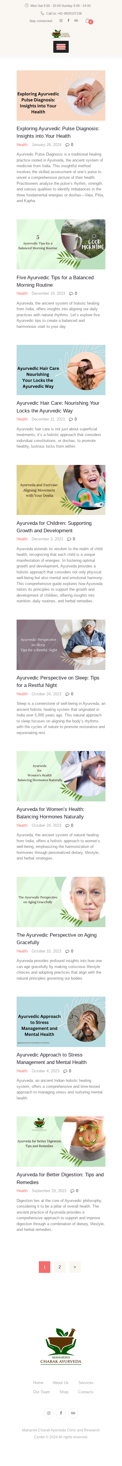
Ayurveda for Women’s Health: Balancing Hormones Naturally (50, 813)
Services (86, 1382)
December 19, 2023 (48, 293)
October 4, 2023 (45, 1071)
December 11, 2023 (48, 419)
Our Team (41, 1392)
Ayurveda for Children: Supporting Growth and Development (54, 526)
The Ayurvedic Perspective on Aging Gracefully (57, 938)
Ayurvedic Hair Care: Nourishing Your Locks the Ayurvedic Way (58, 406)
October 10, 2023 (46, 951)
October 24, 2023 (46, 694)
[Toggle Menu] (61, 47)
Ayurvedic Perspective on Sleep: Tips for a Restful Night (58, 681)
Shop (64, 1392)
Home (38, 1382)
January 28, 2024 (46, 144)
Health (22, 144)
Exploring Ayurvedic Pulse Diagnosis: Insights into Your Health (58, 132)
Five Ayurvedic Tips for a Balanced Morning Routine (55, 281)
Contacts (86, 1392)
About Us (61, 1382)
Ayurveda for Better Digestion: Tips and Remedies (60, 1178)
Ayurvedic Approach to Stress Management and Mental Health (51, 1058)
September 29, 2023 (49, 1191)
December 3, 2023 (47, 539)
